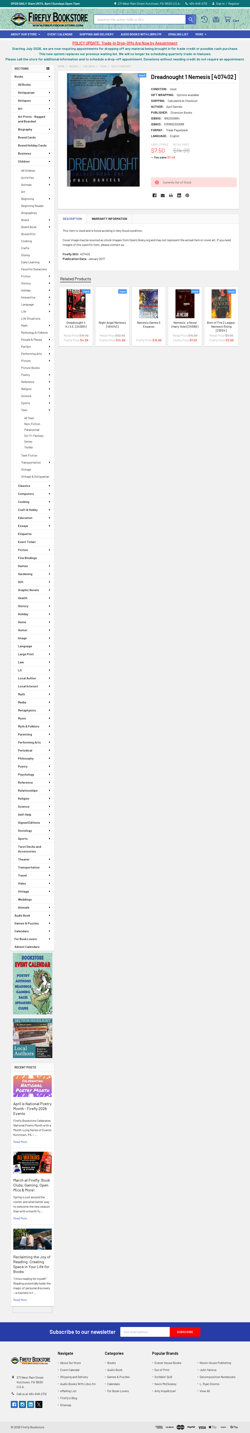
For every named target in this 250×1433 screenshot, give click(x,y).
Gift (20, 582)
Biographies (29, 213)
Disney (25, 255)
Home (22, 622)
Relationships (28, 790)
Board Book (29, 227)
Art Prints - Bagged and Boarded (31, 119)
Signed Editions (29, 822)
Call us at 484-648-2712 (32, 1394)
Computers (26, 493)
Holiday (26, 290)
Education (25, 518)
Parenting (25, 734)
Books (18, 76)
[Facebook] (154, 195)
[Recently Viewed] (205, 19)
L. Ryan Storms (210, 1384)
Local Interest (28, 686)
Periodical (25, 750)
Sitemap (65, 1405)
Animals (26, 184)
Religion (26, 389)
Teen (24, 410)
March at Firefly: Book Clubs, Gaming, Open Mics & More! (31, 1185)
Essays (23, 526)
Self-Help (24, 814)
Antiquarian (26, 92)
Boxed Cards (27, 137)
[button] (32, 983)
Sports (25, 403)
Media (22, 702)
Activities (27, 177)
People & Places (31, 339)
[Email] (162, 195)
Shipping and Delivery (96, 34)
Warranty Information (109, 218)
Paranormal (31, 430)
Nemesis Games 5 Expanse (148, 324)
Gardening (25, 574)
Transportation (31, 462)
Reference (27, 382)
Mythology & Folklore (34, 332)
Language (27, 304)
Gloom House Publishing (215, 1363)
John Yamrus (208, 1370)
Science (26, 396)
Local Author (27, 678)
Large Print (26, 654)
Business (24, 153)
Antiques (24, 100)
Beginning (27, 198)
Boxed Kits (28, 234)
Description (72, 218)
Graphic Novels (28, 590)
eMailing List (178, 34)
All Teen (29, 418)
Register (233, 3)
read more (20, 1142)
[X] (38, 1404)
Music (22, 718)
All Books (24, 84)
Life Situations (30, 318)
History (26, 283)
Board (25, 220)
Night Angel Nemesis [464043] (112, 324)
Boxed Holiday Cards (32, 145)
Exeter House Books (167, 1363)
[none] (103, 130)
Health (22, 598)
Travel (22, 875)
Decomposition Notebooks (218, 1377)
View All (205, 1391)
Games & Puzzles (26, 923)
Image (22, 638)
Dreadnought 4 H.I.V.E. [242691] (76, 324)
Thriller (28, 447)
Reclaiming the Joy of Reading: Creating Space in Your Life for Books (32, 1264)
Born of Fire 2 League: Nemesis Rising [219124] (221, 326)
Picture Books (30, 367)
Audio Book (22, 915)
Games (23, 566)
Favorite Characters (34, 269)
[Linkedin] (179, 195)
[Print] (170, 195)
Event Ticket (27, 542)
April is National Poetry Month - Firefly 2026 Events (32, 1108)
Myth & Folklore (28, 726)
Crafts (25, 248)
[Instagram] (22, 1404)
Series (28, 441)
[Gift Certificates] (216, 19)
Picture (26, 360)
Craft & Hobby (28, 510)
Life (23, 311)
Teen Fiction (29, 455)
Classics (24, 485)
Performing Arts (31, 353)
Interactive (28, 297)
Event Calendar (59, 34)
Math (24, 325)
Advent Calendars (27, 946)
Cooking (26, 241)
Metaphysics (27, 710)
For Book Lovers (25, 939)
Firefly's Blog (68, 1398)
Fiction (25, 276)
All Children (28, 170)
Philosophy (26, 758)
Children (24, 161)
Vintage (26, 469)
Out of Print (162, 1370)
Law (21, 662)
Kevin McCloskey (165, 1384)
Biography (25, 129)
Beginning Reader (32, 206)
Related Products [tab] (75, 278)
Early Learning (30, 262)
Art (20, 108)
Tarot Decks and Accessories (29, 849)
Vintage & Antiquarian (35, 476)
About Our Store (24, 34)
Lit (20, 670)
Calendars (21, 931)
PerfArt (26, 346)
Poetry (25, 375)
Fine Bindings (27, 558)
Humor (22, 630)
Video (22, 883)
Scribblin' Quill (163, 1377)
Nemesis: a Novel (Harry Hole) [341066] (184, 324)
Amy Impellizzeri (165, 1391)
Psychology (26, 774)
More (199, 34)
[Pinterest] (187, 195)
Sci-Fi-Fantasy (34, 435)
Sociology (25, 830)
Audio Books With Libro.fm (141, 34)
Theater (23, 859)
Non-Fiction (32, 424)
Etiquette (25, 534)
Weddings (25, 899)
